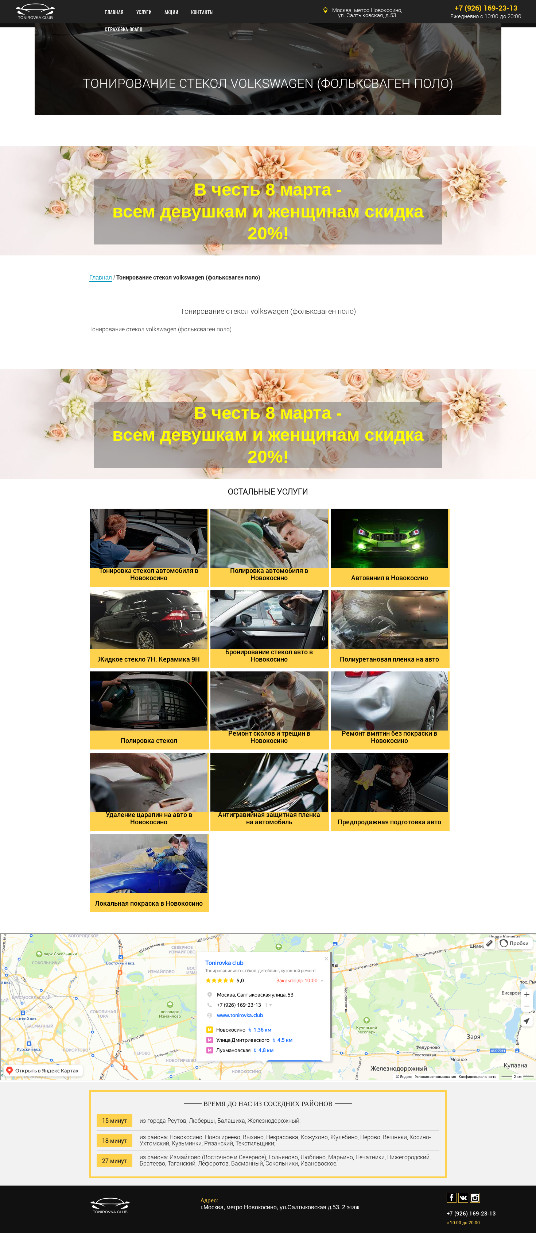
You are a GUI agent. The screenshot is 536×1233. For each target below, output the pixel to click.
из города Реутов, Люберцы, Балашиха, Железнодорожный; (220, 1120)
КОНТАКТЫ (202, 12)
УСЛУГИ (144, 12)
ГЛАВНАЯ (114, 12)
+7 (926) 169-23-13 (486, 8)
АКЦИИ (171, 12)
